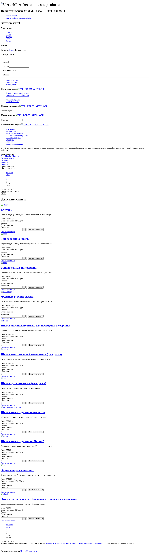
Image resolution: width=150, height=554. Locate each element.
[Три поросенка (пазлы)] (4, 234)
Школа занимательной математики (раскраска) (31, 354)
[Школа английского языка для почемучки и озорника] (4, 321)
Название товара (7, 158)
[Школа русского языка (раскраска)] (4, 378)
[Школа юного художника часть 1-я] (11, 407)
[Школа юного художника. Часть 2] (5, 436)
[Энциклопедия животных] (4, 465)
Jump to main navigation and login (18, 18)
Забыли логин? (12, 82)
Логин (5, 62)
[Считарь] (4, 205)
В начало (9, 173)
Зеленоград (88, 543)
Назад (8, 175)
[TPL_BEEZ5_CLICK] (31, 89)
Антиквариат (11, 129)
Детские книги (12, 131)
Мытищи (56, 543)
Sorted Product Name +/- (10, 156)
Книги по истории (13, 138)
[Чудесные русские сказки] (7, 292)
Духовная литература (14, 133)
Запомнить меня (9, 71)
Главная (9, 32)
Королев (73, 543)
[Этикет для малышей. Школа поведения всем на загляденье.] (4, 494)
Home (11, 50)
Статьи (8, 35)
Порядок (4, 164)
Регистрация (11, 85)
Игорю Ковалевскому (29, 551)
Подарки (9, 142)
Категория (5, 162)
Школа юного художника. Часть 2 (22, 441)
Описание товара (8, 232)
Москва (49, 543)
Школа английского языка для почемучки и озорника (35, 325)
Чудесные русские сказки (17, 296)
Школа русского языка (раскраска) (23, 383)
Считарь (6, 209)
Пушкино (65, 543)
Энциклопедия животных (17, 470)
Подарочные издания (14, 144)
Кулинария (10, 140)
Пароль (6, 66)
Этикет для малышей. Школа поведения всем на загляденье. (39, 498)
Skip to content (11, 16)
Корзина (9, 41)
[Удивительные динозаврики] (4, 263)
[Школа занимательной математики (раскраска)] (4, 349)
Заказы (8, 39)
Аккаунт (9, 37)
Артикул (4, 160)
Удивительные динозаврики (19, 267)
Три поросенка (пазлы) (15, 238)
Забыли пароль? (12, 80)
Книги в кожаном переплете (17, 136)
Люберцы (98, 543)
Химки (80, 543)
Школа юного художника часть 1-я (23, 412)
